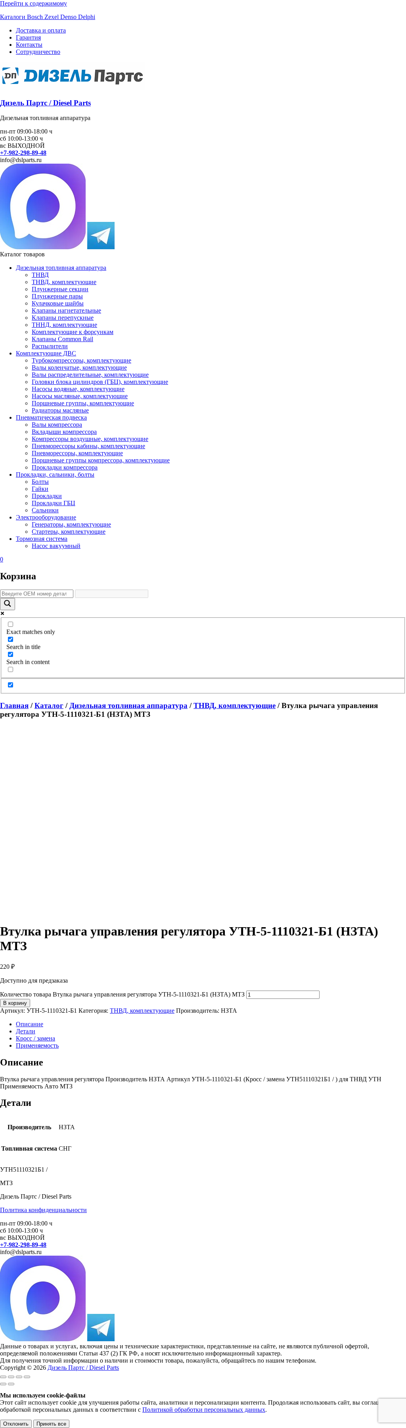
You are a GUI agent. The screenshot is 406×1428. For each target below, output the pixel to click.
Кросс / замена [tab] (35, 1038)
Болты (40, 481)
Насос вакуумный (56, 545)
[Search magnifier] (7, 604)
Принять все (51, 1424)
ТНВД (40, 274)
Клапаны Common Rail (62, 339)
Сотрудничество (38, 51)
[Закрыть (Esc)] (27, 1377)
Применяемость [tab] (37, 1045)
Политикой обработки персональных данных (203, 1409)
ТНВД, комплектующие (64, 282)
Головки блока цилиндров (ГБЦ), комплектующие (100, 381)
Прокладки (47, 496)
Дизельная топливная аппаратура (61, 267)
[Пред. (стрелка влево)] (3, 1384)
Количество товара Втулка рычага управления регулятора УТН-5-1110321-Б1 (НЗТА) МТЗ (122, 994)
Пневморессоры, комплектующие (77, 453)
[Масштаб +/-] (3, 1377)
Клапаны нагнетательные (66, 310)
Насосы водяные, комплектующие (78, 389)
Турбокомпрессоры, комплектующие (81, 360)
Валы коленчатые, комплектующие (79, 367)
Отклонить (16, 1424)
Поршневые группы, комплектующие (83, 403)
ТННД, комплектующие (64, 324)
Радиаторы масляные (60, 410)
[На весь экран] (11, 1377)
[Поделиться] (19, 1377)
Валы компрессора (57, 424)
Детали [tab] (25, 1031)
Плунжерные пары (57, 296)
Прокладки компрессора (65, 467)
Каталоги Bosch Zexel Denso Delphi (47, 16)
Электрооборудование (46, 517)
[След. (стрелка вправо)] (11, 1384)
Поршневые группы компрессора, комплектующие (101, 460)
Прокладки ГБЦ (53, 503)
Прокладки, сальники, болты (55, 474)
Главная (14, 705)
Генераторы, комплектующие (71, 524)
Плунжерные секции (60, 289)
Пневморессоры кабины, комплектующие (88, 446)
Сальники (45, 510)
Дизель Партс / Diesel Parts (45, 103)
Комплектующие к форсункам (72, 331)
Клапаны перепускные (63, 317)
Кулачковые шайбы (58, 303)
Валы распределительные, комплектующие (90, 374)
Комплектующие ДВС (46, 353)
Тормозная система (41, 538)
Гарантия (28, 37)
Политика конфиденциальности (43, 1210)
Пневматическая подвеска (51, 417)
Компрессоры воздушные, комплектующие (90, 438)
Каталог (48, 705)
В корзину (15, 1003)
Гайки (40, 488)
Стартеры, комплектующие (68, 531)
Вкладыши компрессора (64, 431)
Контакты (29, 44)
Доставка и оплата (41, 30)
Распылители (50, 346)
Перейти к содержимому (33, 3)
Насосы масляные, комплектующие (80, 396)
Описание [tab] (29, 1024)
